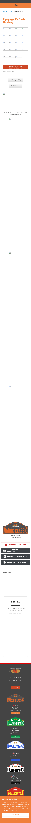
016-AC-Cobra (15, 85)
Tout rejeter (15, 819)
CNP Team (20, 15)
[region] (15, 809)
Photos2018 (10, 11)
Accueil (5, 11)
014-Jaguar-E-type (15, 80)
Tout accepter (15, 814)
